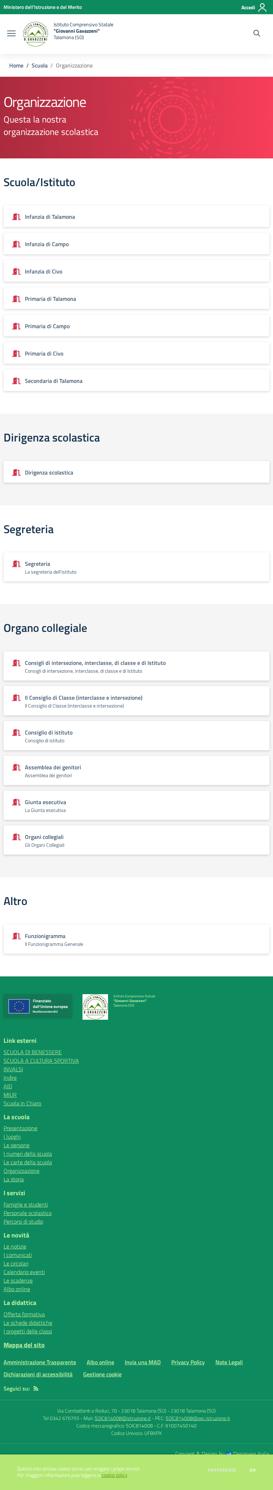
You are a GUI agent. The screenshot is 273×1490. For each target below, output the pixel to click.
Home (16, 65)
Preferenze (222, 1470)
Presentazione (20, 1128)
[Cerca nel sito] (256, 34)
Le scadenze (18, 1280)
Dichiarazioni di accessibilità (38, 1374)
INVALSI (13, 1069)
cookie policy (114, 1475)
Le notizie (15, 1246)
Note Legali (229, 1362)
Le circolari (16, 1263)
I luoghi (12, 1136)
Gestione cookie (102, 1374)
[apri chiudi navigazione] (11, 34)
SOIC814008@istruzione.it (123, 1418)
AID (8, 1086)
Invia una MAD (143, 1362)
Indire (10, 1077)
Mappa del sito (24, 1345)
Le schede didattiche (28, 1322)
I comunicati (18, 1255)
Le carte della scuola (28, 1162)
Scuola (40, 65)
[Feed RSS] (36, 1388)
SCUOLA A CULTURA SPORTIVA (41, 1060)
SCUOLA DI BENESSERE (33, 1052)
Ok (253, 1470)
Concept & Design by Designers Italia (222, 1454)
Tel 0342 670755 (61, 1418)
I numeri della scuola (28, 1153)
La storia (14, 1179)
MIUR (10, 1094)
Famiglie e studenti (26, 1204)
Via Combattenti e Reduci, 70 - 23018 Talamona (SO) (111, 1410)
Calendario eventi (24, 1272)
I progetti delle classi (28, 1331)
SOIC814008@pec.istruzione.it (198, 1418)
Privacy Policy (188, 1362)
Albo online (17, 1289)
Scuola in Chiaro (22, 1103)
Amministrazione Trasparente (40, 1362)
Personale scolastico (28, 1213)
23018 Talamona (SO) (193, 1410)
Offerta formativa (24, 1314)
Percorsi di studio (23, 1221)
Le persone (17, 1145)
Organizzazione (21, 1170)
